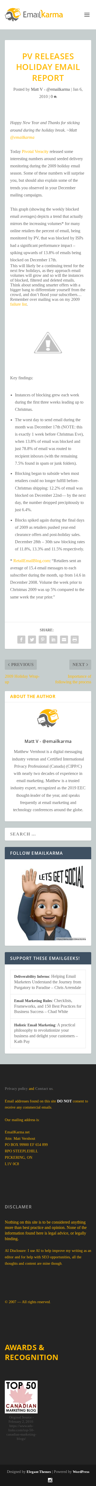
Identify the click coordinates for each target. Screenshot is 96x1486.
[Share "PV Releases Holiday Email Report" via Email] (64, 639)
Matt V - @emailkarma (50, 89)
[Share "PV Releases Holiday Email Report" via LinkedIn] (53, 639)
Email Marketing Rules (33, 1001)
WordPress (81, 1472)
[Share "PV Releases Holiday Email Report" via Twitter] (32, 639)
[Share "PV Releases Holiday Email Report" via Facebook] (21, 639)
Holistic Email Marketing (34, 1025)
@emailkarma (22, 137)
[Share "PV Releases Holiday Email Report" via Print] (74, 639)
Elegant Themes (39, 1472)
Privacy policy (16, 1089)
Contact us (44, 1089)
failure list (18, 304)
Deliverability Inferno (31, 977)
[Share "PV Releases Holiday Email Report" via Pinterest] (42, 639)
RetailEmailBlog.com (31, 560)
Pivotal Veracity (35, 151)
